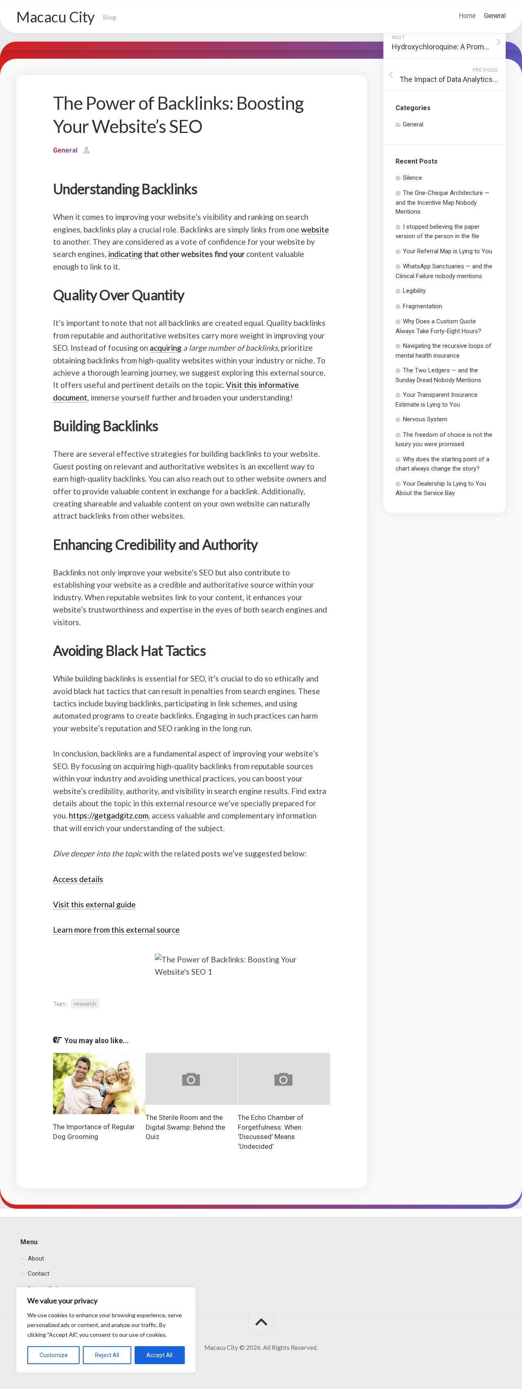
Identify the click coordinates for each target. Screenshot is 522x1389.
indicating (125, 254)
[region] (106, 1330)
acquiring (165, 347)
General (495, 16)
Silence (412, 177)
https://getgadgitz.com (108, 815)
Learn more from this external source (116, 929)
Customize (54, 1355)
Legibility (414, 290)
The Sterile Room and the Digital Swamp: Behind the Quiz (185, 1127)
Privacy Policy (46, 1288)
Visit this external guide (94, 904)
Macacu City (55, 17)
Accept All (159, 1355)
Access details (78, 879)
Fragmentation (422, 306)
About (36, 1258)
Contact (38, 1273)
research (85, 1003)
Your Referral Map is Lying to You (447, 251)
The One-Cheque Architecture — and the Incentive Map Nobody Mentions (442, 202)
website (315, 229)
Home (467, 16)
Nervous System (425, 419)
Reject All (107, 1355)
